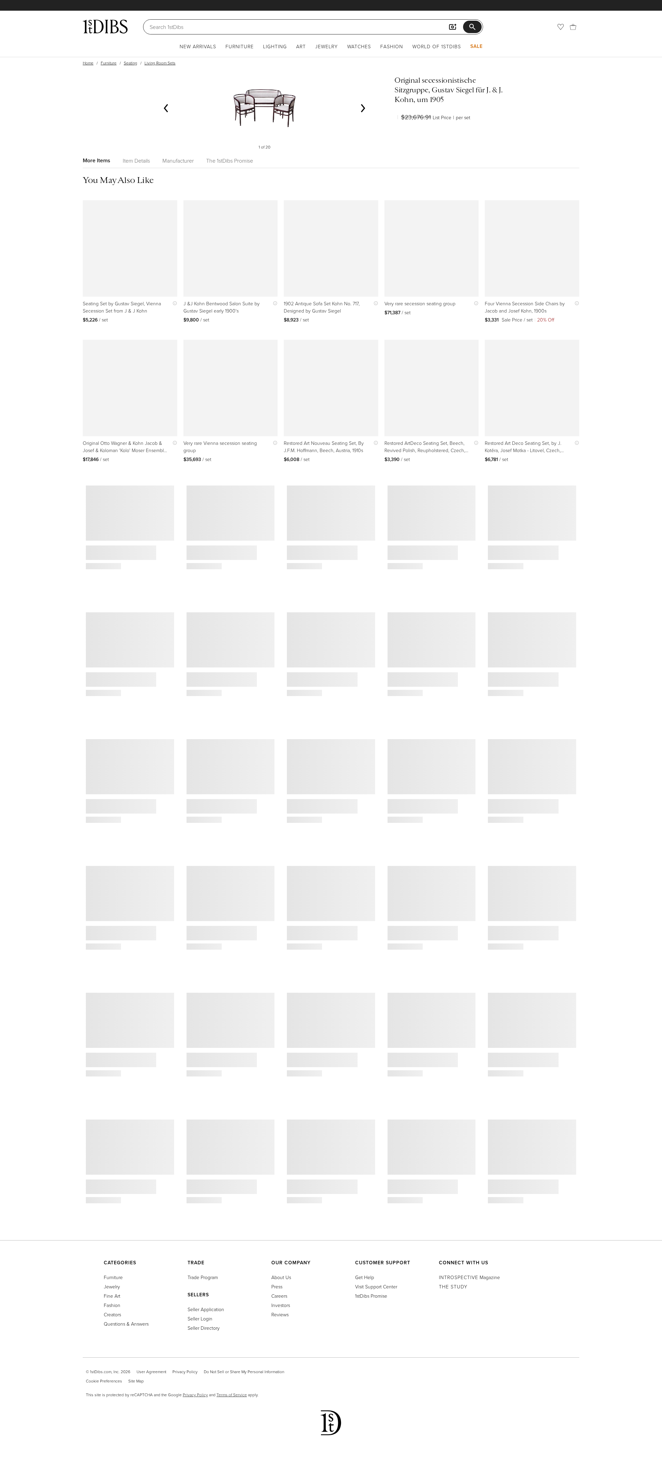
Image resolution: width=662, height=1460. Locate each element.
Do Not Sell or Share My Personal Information (244, 1372)
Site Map (136, 1381)
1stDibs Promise (371, 1296)
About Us (281, 1277)
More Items (96, 160)
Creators (112, 1314)
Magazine (469, 1277)
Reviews (280, 1314)
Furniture (239, 46)
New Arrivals (198, 46)
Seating (130, 63)
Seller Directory (204, 1328)
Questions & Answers (126, 1323)
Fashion (391, 46)
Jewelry (326, 46)
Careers (279, 1296)
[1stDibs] (105, 26)
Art (301, 46)
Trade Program (203, 1277)
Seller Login (200, 1318)
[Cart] (573, 27)
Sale (476, 46)
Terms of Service (232, 1395)
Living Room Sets (159, 63)
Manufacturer (178, 160)
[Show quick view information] (173, 303)
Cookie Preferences (104, 1381)
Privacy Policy (185, 1372)
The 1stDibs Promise (229, 160)
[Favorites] (561, 27)
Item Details (136, 160)
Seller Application (206, 1309)
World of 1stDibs (436, 46)
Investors (280, 1305)
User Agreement (151, 1372)
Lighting (275, 46)
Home (88, 63)
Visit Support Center (376, 1286)
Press (276, 1286)
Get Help (364, 1277)
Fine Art (112, 1296)
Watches (359, 46)
